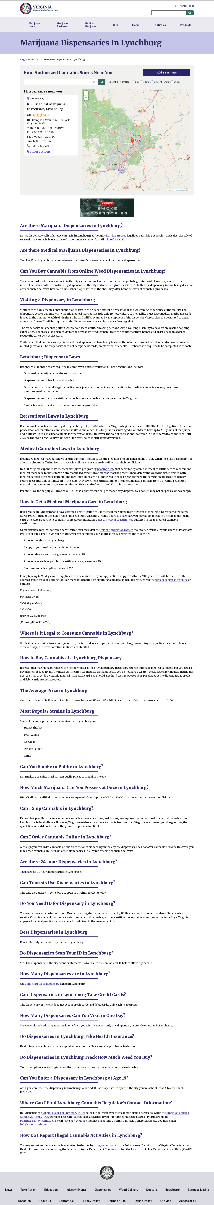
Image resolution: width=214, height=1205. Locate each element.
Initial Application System (116, 529)
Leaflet (170, 190)
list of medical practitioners (115, 519)
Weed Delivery (128, 1189)
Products (185, 25)
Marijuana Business (62, 25)
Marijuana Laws (34, 25)
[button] (132, 140)
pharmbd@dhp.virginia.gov (37, 1120)
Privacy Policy (90, 1200)
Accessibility (187, 1200)
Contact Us (66, 1200)
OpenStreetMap (179, 190)
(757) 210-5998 (184, 6)
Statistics (160, 25)
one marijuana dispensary (43, 983)
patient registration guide (171, 579)
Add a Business (167, 72)
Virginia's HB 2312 (115, 235)
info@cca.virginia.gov (33, 1124)
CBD (115, 25)
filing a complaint (104, 1145)
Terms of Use (117, 1200)
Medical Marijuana (90, 25)
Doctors (151, 1189)
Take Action (28, 1189)
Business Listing (198, 1189)
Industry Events (75, 1189)
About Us (45, 1200)
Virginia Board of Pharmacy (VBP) (63, 1112)
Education (51, 1189)
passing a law (105, 469)
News (9, 1189)
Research (24, 1200)
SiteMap (165, 1200)
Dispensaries (102, 1189)
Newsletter (172, 1189)
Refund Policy (142, 1200)
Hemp (135, 25)
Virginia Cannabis (30, 59)
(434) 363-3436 (40, 145)
